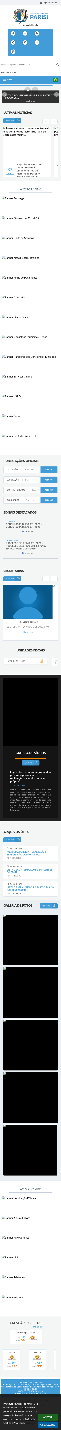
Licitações (12, 469)
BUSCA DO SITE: (11, 59)
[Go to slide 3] (31, 101)
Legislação (13, 480)
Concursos (13, 500)
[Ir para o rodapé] (45, 52)
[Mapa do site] (37, 42)
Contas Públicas (16, 490)
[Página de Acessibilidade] (13, 51)
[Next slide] (56, 94)
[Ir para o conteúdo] (22, 52)
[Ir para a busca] (37, 52)
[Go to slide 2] (29, 101)
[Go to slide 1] (27, 101)
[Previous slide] (4, 94)
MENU (10, 79)
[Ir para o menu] (30, 52)
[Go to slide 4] (34, 101)
